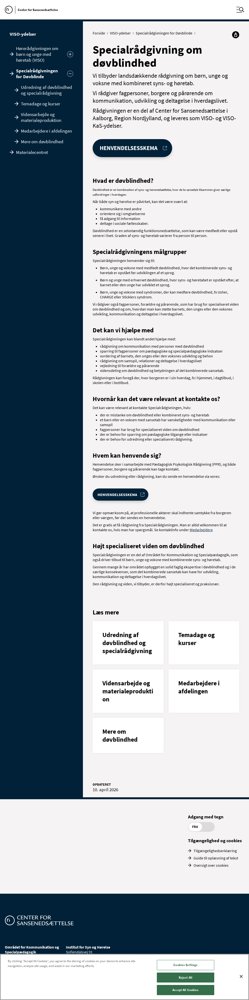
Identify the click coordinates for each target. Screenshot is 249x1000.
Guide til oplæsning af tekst (216, 858)
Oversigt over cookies (211, 865)
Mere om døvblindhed (42, 141)
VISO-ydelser (23, 34)
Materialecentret (32, 152)
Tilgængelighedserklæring (215, 850)
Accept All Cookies (185, 990)
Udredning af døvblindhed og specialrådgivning (46, 90)
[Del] (235, 34)
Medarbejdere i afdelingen (46, 131)
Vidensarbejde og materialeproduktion (41, 117)
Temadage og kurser (40, 104)
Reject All (185, 977)
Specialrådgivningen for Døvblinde (37, 73)
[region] (124, 977)
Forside (99, 33)
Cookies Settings (185, 965)
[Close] (241, 976)
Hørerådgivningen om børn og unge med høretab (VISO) (37, 54)
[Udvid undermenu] (70, 54)
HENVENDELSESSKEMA (129, 148)
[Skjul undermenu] (70, 74)
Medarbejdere (201, 529)
